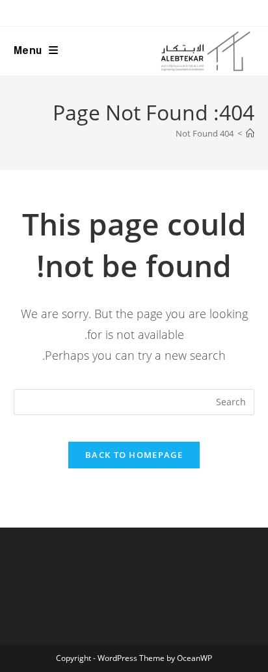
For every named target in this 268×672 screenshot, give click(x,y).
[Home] (250, 133)
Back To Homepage (134, 455)
